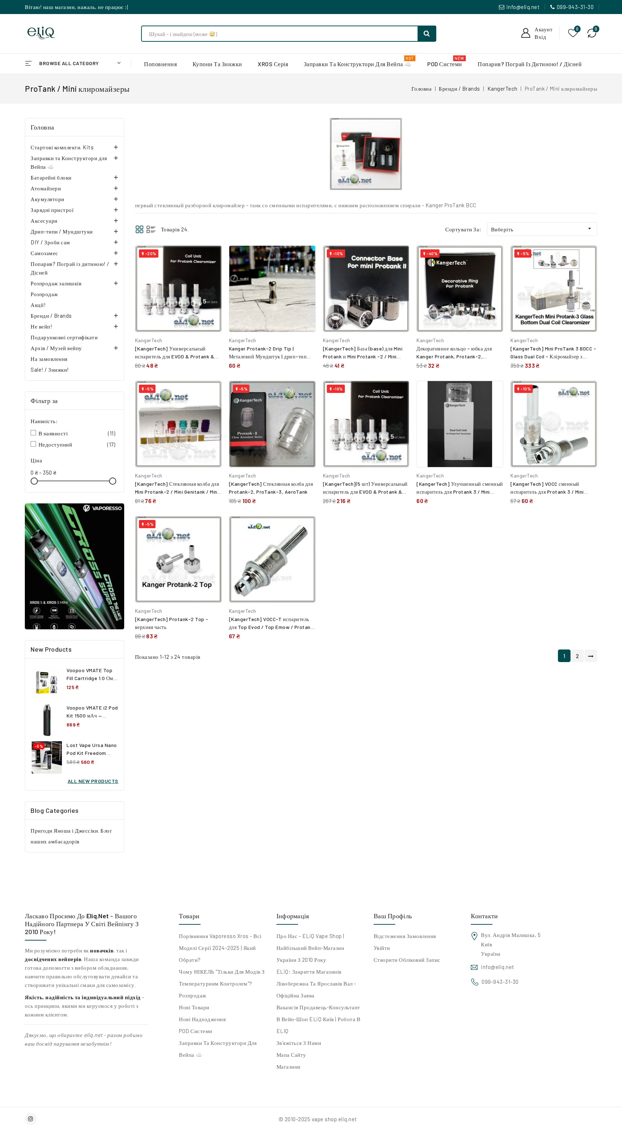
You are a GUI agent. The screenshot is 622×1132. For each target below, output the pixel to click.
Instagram (32, 1119)
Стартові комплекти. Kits (62, 147)
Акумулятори (47, 199)
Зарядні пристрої (52, 210)
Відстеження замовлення (405, 936)
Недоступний (77, 444)
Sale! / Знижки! (50, 369)
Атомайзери (46, 188)
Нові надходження (202, 1019)
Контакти (484, 916)
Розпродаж (44, 294)
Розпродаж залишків (56, 283)
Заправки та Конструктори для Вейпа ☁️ (69, 162)
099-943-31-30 (575, 7)
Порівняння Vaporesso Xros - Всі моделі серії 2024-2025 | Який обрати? (220, 948)
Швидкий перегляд (210, 274)
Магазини (288, 1066)
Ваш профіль (393, 916)
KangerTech (148, 340)
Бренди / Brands (51, 315)
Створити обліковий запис (407, 959)
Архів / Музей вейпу (56, 348)
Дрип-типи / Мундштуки (62, 231)
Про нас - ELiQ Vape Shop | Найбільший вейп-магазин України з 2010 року (310, 948)
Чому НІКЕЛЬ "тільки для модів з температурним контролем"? (222, 977)
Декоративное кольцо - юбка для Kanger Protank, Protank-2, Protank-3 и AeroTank (454, 356)
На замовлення (49, 359)
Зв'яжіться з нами (298, 1043)
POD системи (195, 1031)
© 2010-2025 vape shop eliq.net (318, 1119)
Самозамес (44, 253)
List (151, 229)
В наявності (77, 433)
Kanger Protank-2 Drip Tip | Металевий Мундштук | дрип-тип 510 (268, 356)
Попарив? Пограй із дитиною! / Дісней (70, 268)
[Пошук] (427, 34)
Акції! (38, 305)
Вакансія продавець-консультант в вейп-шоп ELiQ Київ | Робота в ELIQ (318, 1019)
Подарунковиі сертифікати (64, 337)
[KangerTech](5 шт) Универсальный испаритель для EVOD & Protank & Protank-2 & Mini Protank (365, 492)
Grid (139, 229)
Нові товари (194, 1007)
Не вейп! (41, 326)
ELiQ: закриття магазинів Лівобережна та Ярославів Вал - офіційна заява (316, 983)
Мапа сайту (291, 1054)
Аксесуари (44, 220)
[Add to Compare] (211, 258)
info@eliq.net (523, 7)
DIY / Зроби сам (50, 242)
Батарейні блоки (51, 177)
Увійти (382, 948)
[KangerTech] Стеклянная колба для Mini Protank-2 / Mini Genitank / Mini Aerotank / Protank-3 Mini (177, 492)
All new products (93, 781)
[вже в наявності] (74, 566)
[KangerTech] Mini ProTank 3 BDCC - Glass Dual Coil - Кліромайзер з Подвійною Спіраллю (553, 356)
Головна (42, 127)
